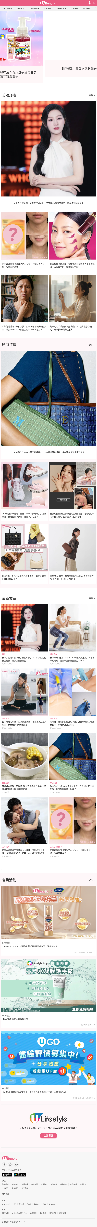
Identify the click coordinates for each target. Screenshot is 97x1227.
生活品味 (34, 8)
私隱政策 (52, 1213)
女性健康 (5, 783)
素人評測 (73, 1184)
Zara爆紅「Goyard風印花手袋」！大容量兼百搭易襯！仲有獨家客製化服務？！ (48, 452)
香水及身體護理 (56, 847)
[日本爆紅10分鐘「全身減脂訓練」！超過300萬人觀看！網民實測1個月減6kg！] (24, 692)
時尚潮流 (20, 8)
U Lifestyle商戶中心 (19, 1213)
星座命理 (74, 8)
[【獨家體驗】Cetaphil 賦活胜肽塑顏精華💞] (48, 38)
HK (15, 1204)
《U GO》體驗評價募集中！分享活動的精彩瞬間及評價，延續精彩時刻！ (35, 1092)
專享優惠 (24, 1188)
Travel (21, 1204)
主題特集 (5, 1188)
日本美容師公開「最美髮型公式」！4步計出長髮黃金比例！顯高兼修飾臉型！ (48, 203)
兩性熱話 (5, 847)
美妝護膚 (7, 8)
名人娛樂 (47, 8)
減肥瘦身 (53, 654)
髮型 (4, 654)
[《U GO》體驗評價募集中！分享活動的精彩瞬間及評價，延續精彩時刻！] (48, 1058)
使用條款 (43, 1213)
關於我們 (5, 1213)
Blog (44, 1204)
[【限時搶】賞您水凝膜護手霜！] (48, 985)
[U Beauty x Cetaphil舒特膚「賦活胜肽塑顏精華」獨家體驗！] (48, 912)
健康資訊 (60, 8)
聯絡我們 (62, 1213)
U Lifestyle (6, 1204)
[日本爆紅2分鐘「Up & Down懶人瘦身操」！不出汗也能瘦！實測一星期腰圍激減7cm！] (72, 627)
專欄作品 (83, 1184)
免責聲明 (33, 1213)
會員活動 (15, 1188)
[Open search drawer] (94, 2)
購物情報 (63, 1184)
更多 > (92, 95)
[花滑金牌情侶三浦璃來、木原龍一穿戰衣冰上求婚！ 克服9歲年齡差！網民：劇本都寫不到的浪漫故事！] (24, 820)
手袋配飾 (53, 783)
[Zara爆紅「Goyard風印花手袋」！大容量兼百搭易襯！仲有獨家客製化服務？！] (72, 756)
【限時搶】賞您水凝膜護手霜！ (16, 1019)
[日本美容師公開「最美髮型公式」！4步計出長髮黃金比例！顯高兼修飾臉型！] (24, 627)
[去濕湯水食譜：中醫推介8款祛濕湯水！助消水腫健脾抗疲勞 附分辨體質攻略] (24, 756)
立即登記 (48, 1135)
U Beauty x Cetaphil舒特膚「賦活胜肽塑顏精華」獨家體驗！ (29, 946)
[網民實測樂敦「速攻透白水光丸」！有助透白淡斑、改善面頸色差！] (72, 820)
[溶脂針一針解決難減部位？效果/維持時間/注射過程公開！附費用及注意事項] (72, 692)
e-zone (52, 1204)
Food (29, 1204)
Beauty (36, 1204)
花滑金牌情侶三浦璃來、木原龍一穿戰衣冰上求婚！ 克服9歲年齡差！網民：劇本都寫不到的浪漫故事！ (24, 853)
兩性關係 (86, 8)
